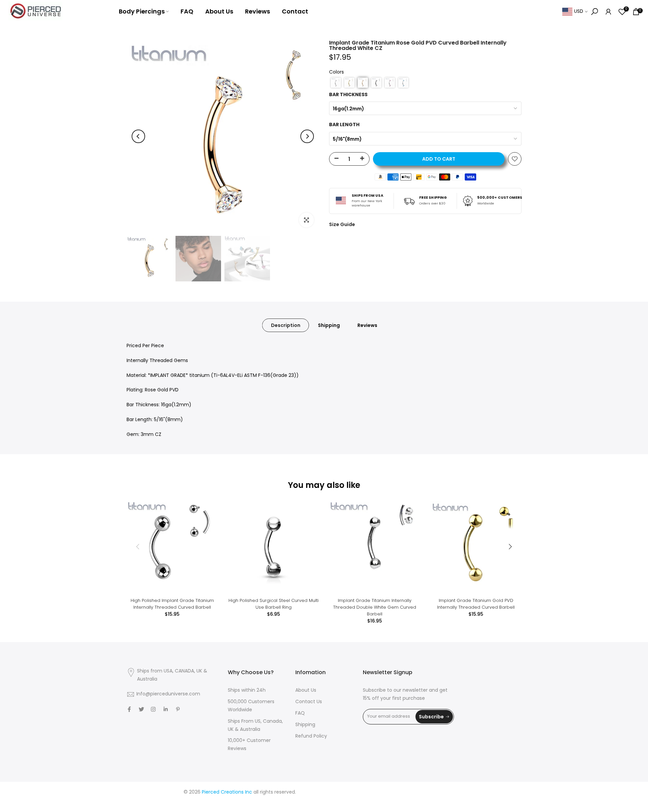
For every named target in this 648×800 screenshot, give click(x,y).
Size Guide (342, 224)
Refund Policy (311, 736)
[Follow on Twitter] (141, 709)
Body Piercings (142, 11)
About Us (219, 11)
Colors (336, 72)
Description (285, 325)
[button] (336, 83)
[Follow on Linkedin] (165, 709)
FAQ (187, 11)
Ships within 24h (247, 690)
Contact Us (308, 702)
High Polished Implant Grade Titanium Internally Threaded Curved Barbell (172, 603)
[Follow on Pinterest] (178, 709)
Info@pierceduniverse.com (168, 694)
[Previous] (138, 136)
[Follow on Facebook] (129, 709)
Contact (295, 11)
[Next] (307, 136)
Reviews (257, 11)
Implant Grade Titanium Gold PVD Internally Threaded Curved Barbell (476, 603)
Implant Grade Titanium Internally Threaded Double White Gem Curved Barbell (374, 607)
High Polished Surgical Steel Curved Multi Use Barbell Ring (273, 603)
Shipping (329, 325)
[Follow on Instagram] (153, 709)
